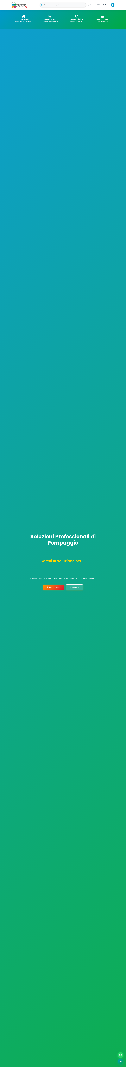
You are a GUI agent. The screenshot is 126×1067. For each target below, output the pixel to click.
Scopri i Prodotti (54, 587)
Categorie (88, 5)
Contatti (105, 5)
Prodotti (97, 5)
